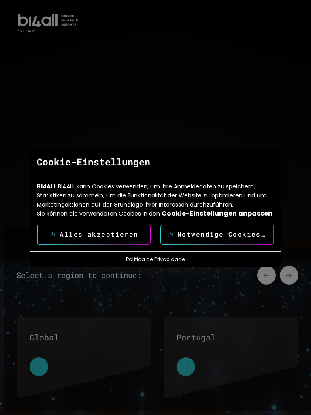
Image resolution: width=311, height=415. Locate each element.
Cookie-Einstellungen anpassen (217, 213)
